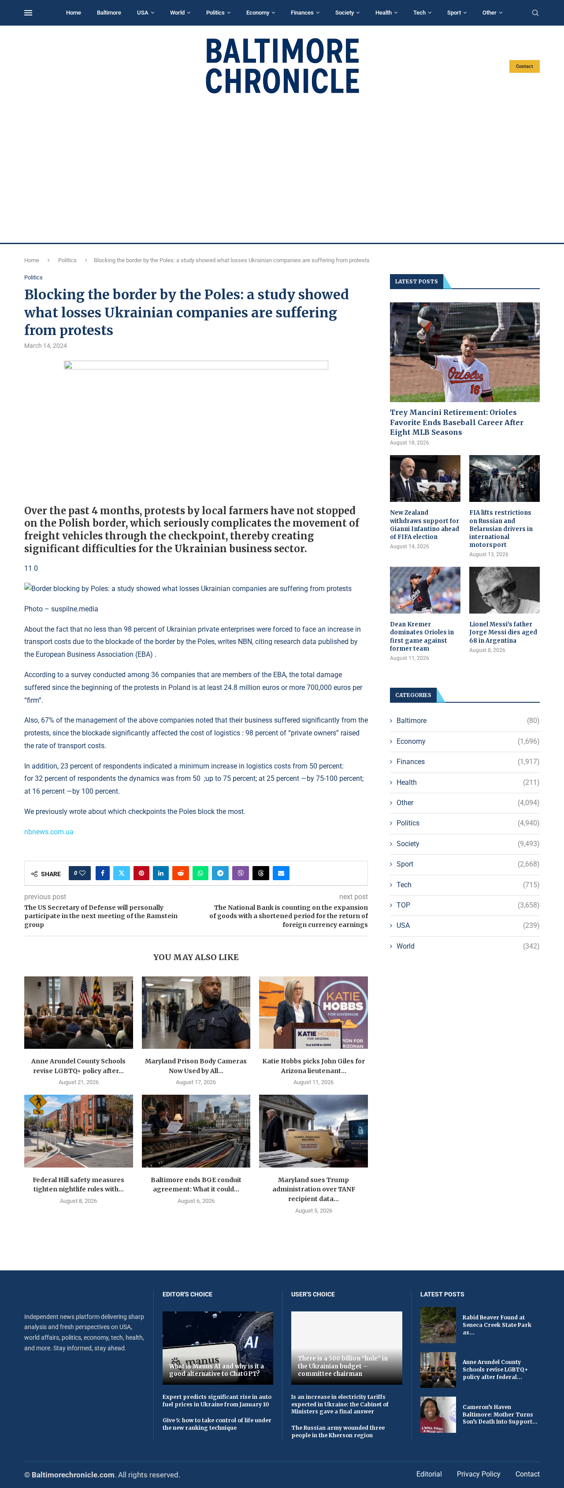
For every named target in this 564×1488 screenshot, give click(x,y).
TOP (468, 905)
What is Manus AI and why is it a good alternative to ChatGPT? (216, 1370)
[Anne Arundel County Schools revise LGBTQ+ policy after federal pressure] (78, 1012)
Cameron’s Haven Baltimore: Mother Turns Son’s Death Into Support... (500, 1414)
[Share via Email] (281, 873)
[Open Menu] (28, 13)
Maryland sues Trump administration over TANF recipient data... (313, 1189)
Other (489, 12)
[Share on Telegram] (220, 873)
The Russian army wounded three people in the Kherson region (338, 1431)
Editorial (429, 1474)
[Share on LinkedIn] (161, 873)
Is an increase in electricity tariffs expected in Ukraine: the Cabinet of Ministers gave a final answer (340, 1404)
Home (73, 12)
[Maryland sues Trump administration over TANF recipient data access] (313, 1131)
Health (383, 12)
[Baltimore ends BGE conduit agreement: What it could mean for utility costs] (196, 1131)
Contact (524, 66)
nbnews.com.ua (49, 832)
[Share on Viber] (240, 873)
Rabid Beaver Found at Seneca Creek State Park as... (497, 1325)
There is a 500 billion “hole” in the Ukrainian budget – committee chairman (343, 1366)
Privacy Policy (479, 1474)
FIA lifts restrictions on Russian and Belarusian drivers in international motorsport (501, 529)
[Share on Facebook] (103, 873)
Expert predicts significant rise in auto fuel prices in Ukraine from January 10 (217, 1401)
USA (142, 12)
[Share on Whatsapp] (200, 873)
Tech (419, 12)
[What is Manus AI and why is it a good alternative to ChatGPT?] (218, 1347)
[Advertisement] (282, 168)
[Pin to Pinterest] (141, 873)
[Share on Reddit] (180, 873)
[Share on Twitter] (121, 873)
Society (344, 12)
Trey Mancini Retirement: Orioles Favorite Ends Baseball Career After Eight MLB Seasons (456, 422)
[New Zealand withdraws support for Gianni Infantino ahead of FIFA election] (425, 478)
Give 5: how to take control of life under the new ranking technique (217, 1424)
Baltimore (109, 12)
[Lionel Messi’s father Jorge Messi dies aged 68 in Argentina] (504, 590)
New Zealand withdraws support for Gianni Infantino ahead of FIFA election (424, 525)
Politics (215, 12)
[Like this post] (82, 873)
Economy (257, 12)
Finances (302, 12)
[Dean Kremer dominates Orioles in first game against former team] (425, 590)
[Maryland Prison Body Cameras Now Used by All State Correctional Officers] (196, 1012)
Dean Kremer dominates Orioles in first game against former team (422, 636)
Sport (454, 12)
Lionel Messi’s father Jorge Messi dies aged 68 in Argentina (503, 632)
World (177, 12)
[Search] (535, 13)
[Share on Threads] (260, 873)
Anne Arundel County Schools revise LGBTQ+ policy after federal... (495, 1369)
